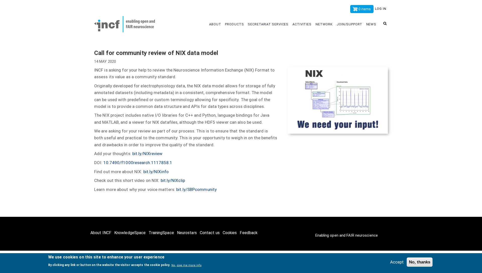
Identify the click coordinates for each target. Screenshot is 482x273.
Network (325, 24)
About (215, 24)
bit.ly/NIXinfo (156, 171)
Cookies (230, 232)
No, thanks (419, 262)
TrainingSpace (161, 232)
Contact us (210, 232)
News (372, 24)
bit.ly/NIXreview (147, 153)
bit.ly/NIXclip (173, 180)
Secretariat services (268, 24)
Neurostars (187, 232)
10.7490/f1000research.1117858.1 (137, 162)
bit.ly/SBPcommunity (196, 189)
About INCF (100, 232)
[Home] (128, 23)
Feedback (249, 232)
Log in (380, 9)
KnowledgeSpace (130, 232)
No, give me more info (186, 265)
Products (235, 24)
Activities (302, 24)
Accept (397, 261)
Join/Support (350, 24)
